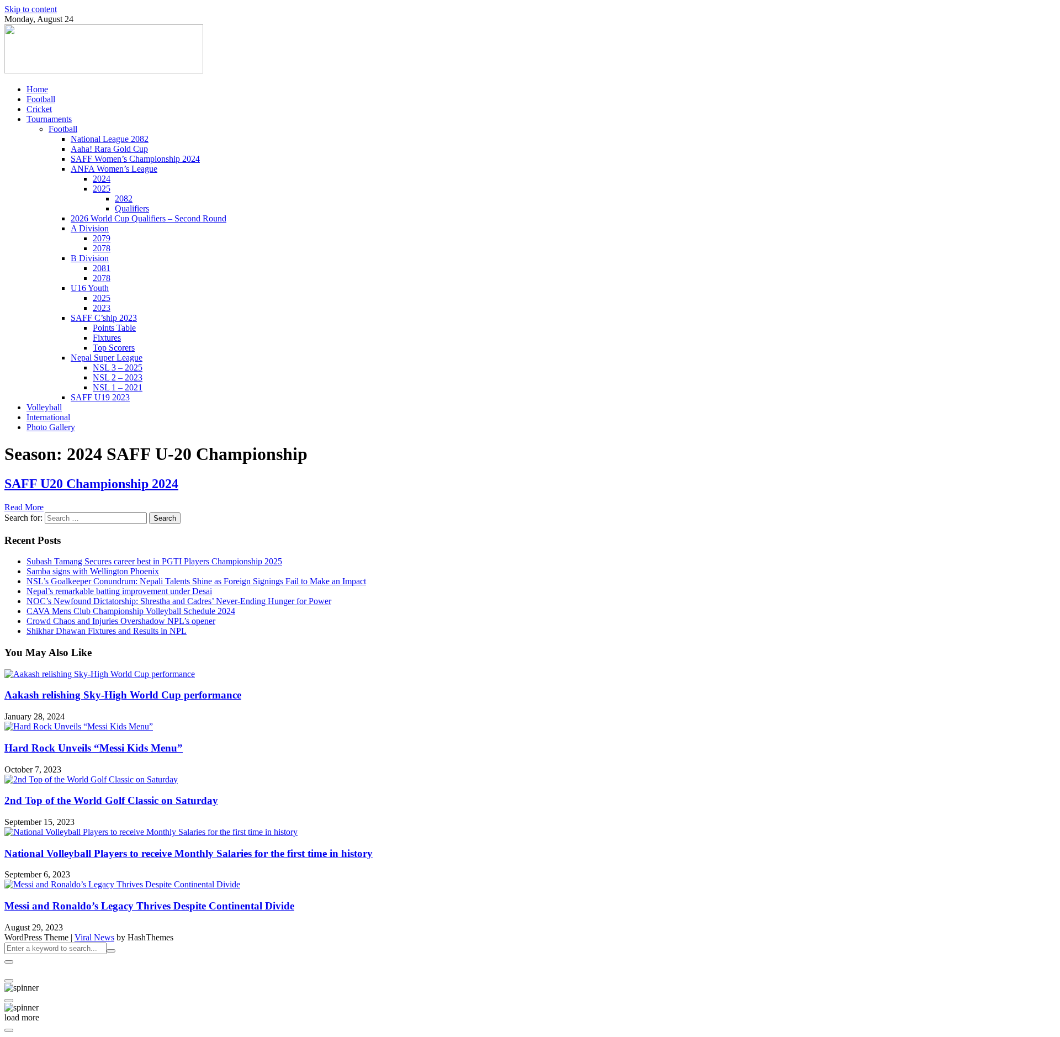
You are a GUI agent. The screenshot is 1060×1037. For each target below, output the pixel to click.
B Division (90, 258)
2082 (123, 198)
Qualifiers (132, 208)
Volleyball (44, 407)
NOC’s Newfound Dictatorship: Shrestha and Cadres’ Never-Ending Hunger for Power (178, 601)
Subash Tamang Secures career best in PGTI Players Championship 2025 (154, 561)
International (48, 417)
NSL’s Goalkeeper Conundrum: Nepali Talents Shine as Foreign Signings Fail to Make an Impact (196, 581)
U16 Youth (90, 288)
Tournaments (49, 119)
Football (40, 99)
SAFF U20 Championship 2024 (91, 484)
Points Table (114, 327)
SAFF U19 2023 (100, 397)
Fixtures (107, 337)
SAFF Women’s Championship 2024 (135, 158)
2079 (101, 238)
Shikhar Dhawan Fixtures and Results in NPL (106, 631)
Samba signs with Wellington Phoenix (92, 571)
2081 (101, 268)
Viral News (94, 937)
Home (37, 89)
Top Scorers (114, 347)
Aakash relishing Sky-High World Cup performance (122, 695)
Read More (24, 507)
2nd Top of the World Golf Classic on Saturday (111, 800)
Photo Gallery (50, 427)
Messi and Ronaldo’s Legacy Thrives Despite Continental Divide (149, 906)
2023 (101, 308)
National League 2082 (110, 139)
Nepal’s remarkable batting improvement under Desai (119, 591)
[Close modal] (8, 962)
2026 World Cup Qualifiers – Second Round (148, 218)
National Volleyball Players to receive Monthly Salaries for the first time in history (188, 853)
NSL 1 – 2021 (117, 387)
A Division (90, 228)
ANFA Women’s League (114, 168)
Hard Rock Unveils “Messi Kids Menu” (93, 748)
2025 (101, 188)
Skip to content (30, 9)
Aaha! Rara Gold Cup (109, 149)
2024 (101, 178)
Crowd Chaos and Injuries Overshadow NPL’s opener (120, 621)
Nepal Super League (106, 357)
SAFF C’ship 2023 (104, 317)
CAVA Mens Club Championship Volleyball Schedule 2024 (130, 611)
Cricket (39, 109)
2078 (101, 248)
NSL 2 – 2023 (117, 377)
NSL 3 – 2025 (117, 367)
